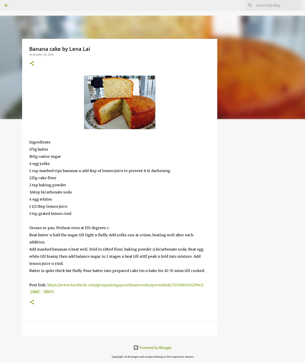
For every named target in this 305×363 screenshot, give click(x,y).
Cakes (35, 291)
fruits (48, 291)
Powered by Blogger (155, 348)
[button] (32, 64)
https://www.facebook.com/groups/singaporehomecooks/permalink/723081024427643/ (125, 285)
